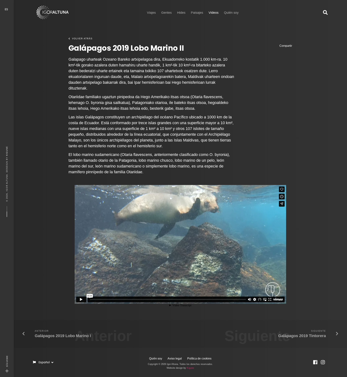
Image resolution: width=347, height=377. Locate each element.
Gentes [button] (166, 12)
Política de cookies (199, 358)
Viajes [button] (151, 12)
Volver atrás (82, 38)
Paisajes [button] (197, 12)
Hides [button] (181, 12)
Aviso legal (175, 358)
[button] (325, 12)
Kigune (7, 151)
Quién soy (155, 358)
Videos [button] (214, 12)
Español (44, 362)
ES (7, 9)
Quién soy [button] (231, 12)
